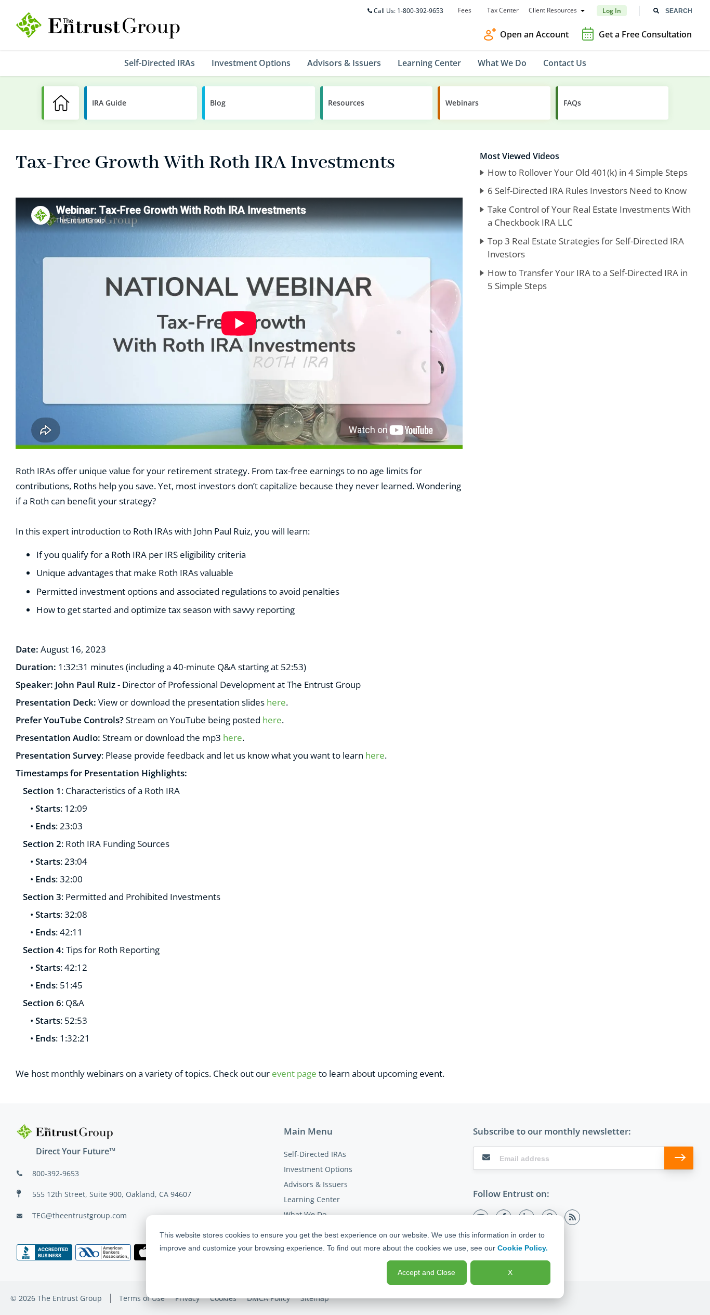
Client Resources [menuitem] (553, 10)
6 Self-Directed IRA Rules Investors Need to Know (587, 191)
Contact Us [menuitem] (564, 63)
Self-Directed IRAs (315, 1154)
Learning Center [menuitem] (429, 63)
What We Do (305, 1214)
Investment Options (318, 1169)
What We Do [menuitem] (502, 63)
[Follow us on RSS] (572, 1217)
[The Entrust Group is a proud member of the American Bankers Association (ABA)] (103, 1252)
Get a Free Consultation (645, 34)
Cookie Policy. (522, 1248)
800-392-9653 (55, 1173)
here (276, 702)
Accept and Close (426, 1272)
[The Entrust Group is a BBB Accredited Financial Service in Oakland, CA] (44, 1252)
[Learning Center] (60, 103)
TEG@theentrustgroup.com (79, 1215)
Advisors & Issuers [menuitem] (344, 63)
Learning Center (312, 1199)
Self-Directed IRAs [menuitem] (159, 63)
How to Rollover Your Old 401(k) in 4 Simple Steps (588, 172)
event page (294, 1073)
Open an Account (534, 34)
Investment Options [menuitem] (251, 63)
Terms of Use (142, 1298)
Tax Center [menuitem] (503, 10)
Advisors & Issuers (316, 1184)
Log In (611, 10)
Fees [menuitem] (464, 10)
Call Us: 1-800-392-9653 (408, 10)
